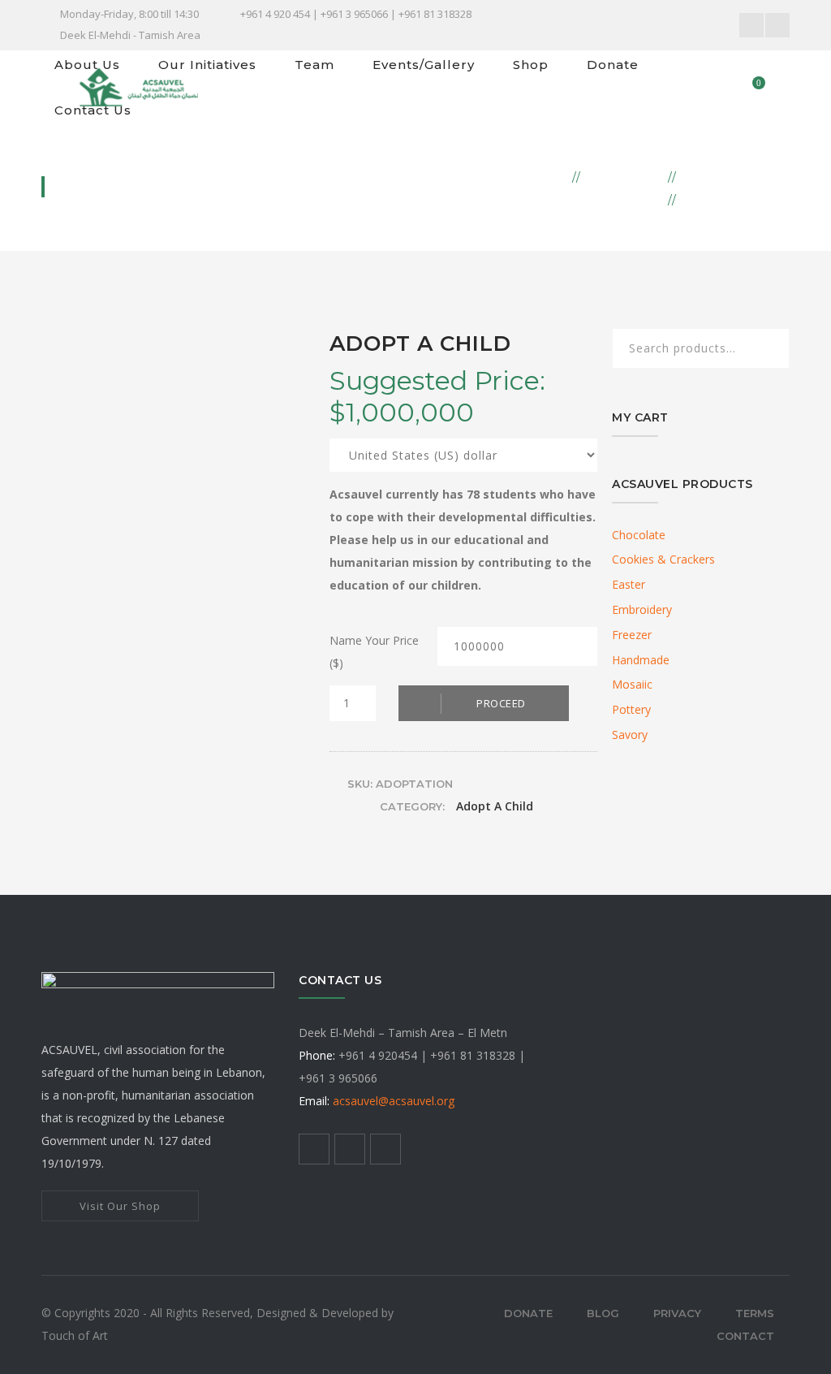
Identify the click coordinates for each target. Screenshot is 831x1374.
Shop (531, 64)
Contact (745, 1335)
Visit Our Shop (120, 1206)
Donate (613, 64)
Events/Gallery (423, 64)
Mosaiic (632, 684)
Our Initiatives (207, 64)
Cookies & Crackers (663, 559)
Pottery (631, 709)
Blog (603, 1313)
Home (545, 176)
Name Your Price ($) (374, 652)
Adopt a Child (736, 176)
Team (314, 64)
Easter (628, 584)
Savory (630, 734)
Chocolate (638, 534)
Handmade (641, 660)
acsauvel (393, 1100)
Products (625, 176)
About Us (87, 64)
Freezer (632, 634)
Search (767, 350)
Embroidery (642, 609)
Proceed (501, 703)
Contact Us (92, 110)
